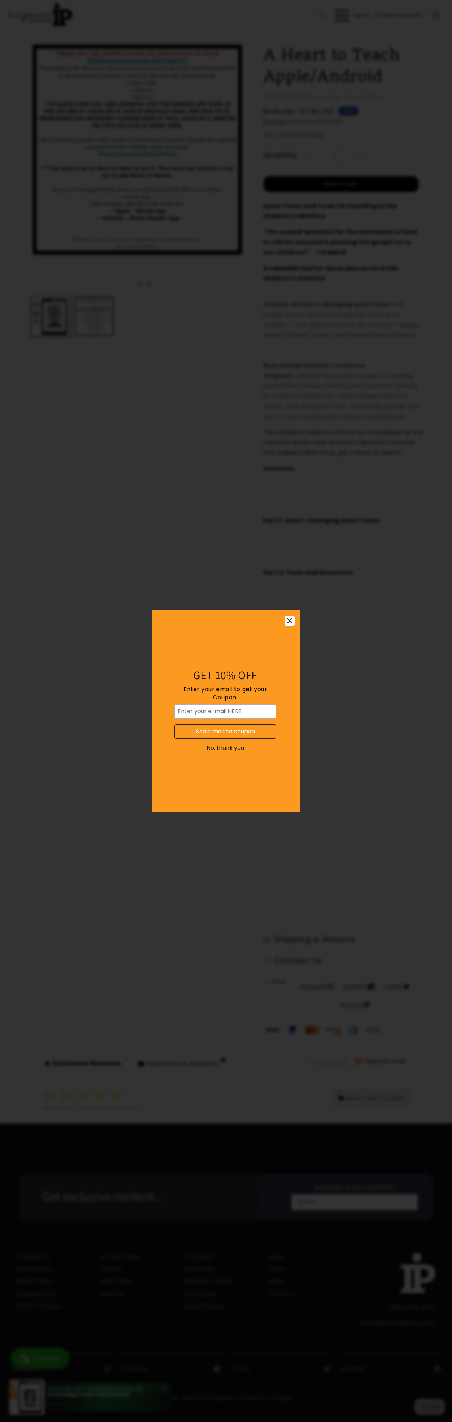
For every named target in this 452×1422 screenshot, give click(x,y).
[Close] (290, 621)
